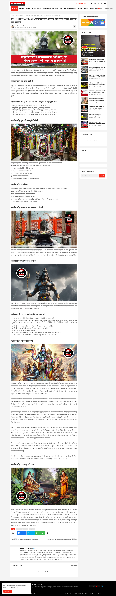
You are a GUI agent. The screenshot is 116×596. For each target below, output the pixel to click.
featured (19, 529)
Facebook (23, 533)
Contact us (77, 593)
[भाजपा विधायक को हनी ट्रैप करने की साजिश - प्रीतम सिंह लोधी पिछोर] (84, 108)
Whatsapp (41, 533)
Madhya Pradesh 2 (48, 8)
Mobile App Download (70, 8)
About (71, 593)
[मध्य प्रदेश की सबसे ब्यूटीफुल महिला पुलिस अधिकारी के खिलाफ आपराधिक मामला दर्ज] (84, 100)
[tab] (14, 8)
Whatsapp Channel (95, 8)
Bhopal (39, 8)
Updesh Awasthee (26, 549)
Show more (74, 565)
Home (15, 8)
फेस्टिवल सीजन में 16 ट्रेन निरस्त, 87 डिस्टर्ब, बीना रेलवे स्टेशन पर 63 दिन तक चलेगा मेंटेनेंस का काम (97, 61)
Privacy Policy (84, 593)
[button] (100, 8)
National (21, 8)
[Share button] (47, 533)
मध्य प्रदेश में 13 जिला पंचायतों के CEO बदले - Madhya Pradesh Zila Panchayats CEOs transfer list (97, 93)
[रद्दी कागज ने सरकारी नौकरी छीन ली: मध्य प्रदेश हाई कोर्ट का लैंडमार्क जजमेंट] (84, 85)
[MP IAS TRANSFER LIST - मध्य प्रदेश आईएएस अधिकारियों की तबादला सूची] (84, 124)
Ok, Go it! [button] (7, 591)
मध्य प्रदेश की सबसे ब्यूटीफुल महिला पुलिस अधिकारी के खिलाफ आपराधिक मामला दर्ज (96, 100)
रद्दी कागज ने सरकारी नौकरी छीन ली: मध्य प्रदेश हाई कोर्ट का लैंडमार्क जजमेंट (97, 83)
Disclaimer (98, 593)
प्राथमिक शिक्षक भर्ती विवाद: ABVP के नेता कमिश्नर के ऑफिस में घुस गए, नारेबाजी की (97, 69)
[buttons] (92, 3)
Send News (58, 8)
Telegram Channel (108, 8)
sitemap (104, 593)
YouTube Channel (83, 8)
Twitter (32, 533)
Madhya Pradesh (30, 8)
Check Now (13, 587)
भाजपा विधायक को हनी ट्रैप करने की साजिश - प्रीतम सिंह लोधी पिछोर (96, 107)
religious (18, 15)
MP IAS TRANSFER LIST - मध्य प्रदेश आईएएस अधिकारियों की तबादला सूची (97, 123)
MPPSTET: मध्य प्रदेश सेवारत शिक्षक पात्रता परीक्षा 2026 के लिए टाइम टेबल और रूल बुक (97, 77)
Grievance (91, 593)
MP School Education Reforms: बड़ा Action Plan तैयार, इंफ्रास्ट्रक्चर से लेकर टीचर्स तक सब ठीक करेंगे (97, 117)
